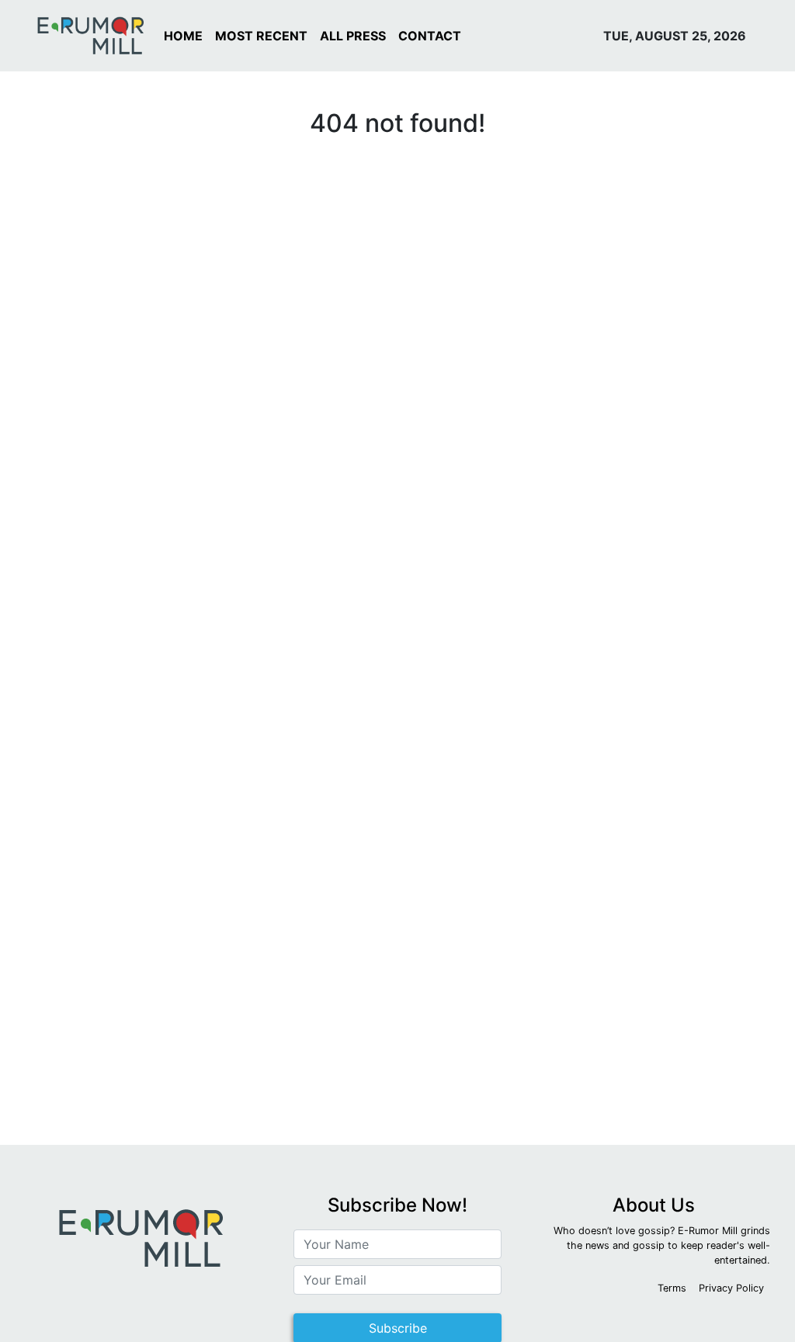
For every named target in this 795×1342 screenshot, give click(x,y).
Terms (672, 1288)
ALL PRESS (353, 35)
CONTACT (429, 35)
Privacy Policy (731, 1288)
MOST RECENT (261, 35)
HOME (183, 35)
